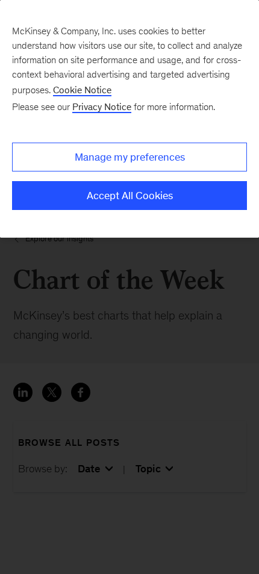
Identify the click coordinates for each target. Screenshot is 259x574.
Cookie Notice (82, 90)
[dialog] (129, 119)
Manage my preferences (130, 157)
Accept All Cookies (130, 196)
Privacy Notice (101, 107)
